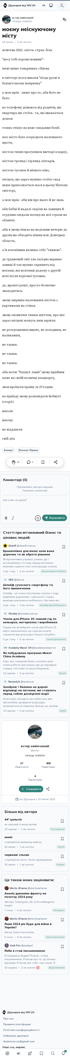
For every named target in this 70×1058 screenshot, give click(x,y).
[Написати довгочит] (30, 1053)
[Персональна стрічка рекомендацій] (7, 1053)
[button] (63, 1053)
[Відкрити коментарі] (29, 462)
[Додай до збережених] (43, 462)
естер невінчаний (35, 746)
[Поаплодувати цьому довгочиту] (13, 462)
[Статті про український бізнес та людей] (19, 1053)
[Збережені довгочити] (41, 1053)
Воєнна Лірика (28, 450)
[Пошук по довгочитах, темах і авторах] (53, 1053)
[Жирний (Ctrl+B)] (6, 518)
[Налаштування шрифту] (64, 19)
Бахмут (9, 450)
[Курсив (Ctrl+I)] (13, 518)
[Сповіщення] (63, 1053)
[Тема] (51, 5)
